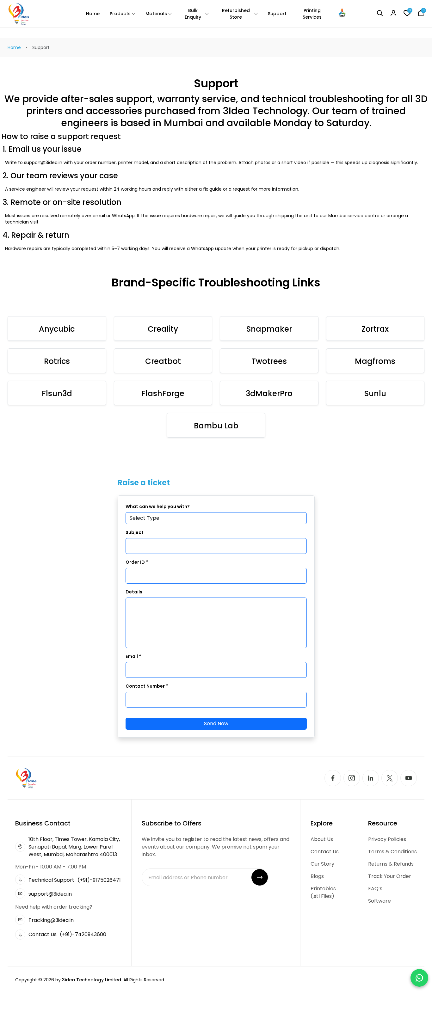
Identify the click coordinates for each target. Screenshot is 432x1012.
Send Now (216, 723)
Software (379, 901)
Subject (135, 532)
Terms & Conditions (392, 851)
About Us (322, 839)
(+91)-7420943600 (83, 934)
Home (93, 13)
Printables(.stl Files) (323, 892)
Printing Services (312, 13)
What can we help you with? (158, 506)
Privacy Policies (387, 839)
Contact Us (325, 851)
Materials (156, 13)
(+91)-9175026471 (99, 880)
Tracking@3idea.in (51, 920)
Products (120, 13)
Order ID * (137, 562)
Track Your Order (389, 876)
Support (277, 13)
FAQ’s (375, 888)
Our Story (322, 864)
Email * (133, 656)
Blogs (317, 876)
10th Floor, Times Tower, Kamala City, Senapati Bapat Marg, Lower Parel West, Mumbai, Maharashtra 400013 (74, 847)
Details (134, 592)
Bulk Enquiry (193, 13)
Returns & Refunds (391, 864)
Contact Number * (147, 686)
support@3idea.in (50, 894)
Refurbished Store (236, 13)
